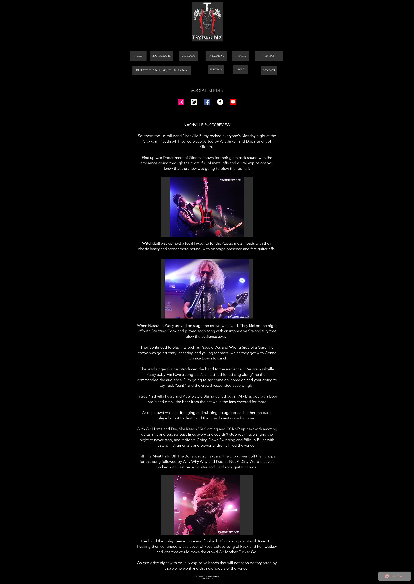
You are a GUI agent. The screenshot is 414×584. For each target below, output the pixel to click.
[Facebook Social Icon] (207, 102)
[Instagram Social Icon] (181, 102)
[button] (207, 207)
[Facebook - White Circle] (220, 102)
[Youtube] (233, 102)
